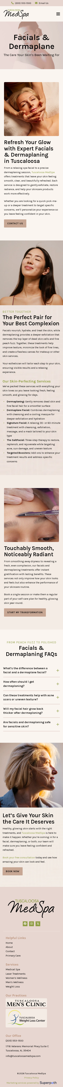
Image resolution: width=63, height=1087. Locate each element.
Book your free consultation (19, 857)
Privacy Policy (31, 1077)
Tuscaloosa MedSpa (43, 172)
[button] (58, 13)
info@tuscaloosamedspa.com (23, 1056)
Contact (10, 951)
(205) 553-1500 (23, 3)
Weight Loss (13, 986)
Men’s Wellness (15, 982)
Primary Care (13, 955)
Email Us (43, 3)
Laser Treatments (16, 973)
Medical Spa (13, 969)
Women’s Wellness (16, 977)
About (9, 947)
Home (9, 942)
